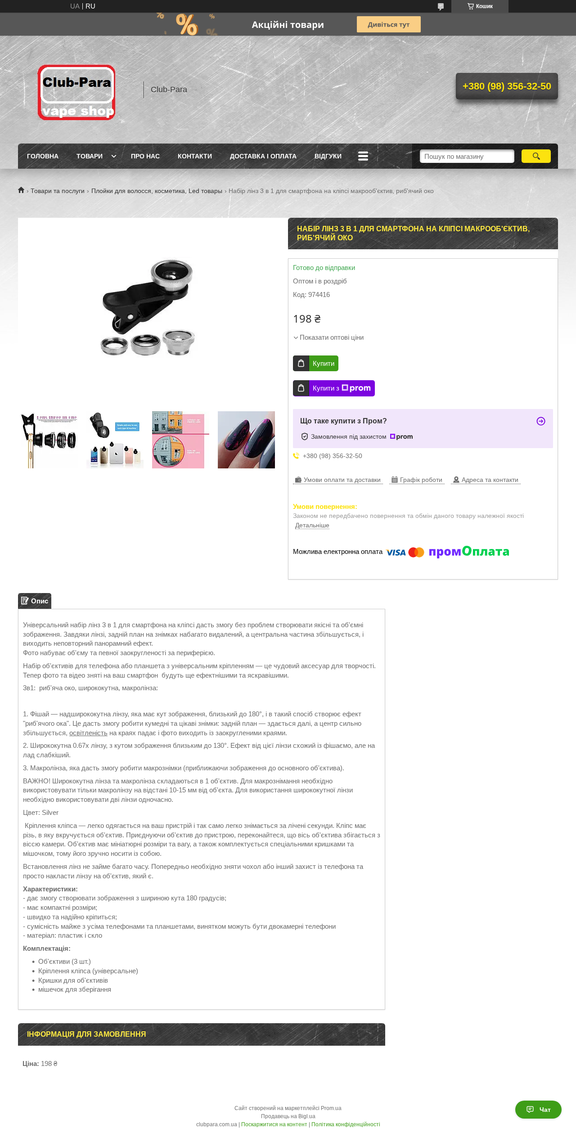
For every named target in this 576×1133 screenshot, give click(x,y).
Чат (545, 1109)
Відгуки (328, 156)
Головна (42, 156)
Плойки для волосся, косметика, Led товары (156, 190)
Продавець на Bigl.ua (288, 1116)
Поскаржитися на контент (274, 1124)
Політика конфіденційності (345, 1124)
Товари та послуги (58, 190)
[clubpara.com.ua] (76, 89)
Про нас (145, 156)
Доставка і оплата (263, 156)
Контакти (195, 156)
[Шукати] (536, 156)
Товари (89, 156)
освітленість (88, 733)
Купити (323, 363)
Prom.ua (331, 1108)
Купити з (326, 388)
